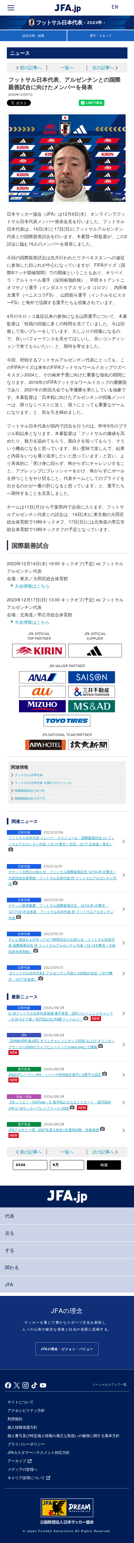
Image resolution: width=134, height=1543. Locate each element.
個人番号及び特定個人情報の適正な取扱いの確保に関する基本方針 (63, 1435)
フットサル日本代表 (29, 775)
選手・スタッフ (101, 35)
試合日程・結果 (33, 35)
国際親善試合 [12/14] (30, 790)
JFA (9, 1284)
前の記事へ (31, 67)
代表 (9, 1215)
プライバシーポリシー (26, 1443)
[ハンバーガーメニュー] (11, 8)
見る (9, 1233)
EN (115, 7)
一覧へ (67, 67)
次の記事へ (103, 67)
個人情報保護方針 (22, 1427)
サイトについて (20, 1401)
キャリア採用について (26, 1477)
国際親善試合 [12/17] (30, 798)
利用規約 (14, 1418)
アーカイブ (16, 1460)
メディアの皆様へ (22, 1469)
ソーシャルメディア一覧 (109, 1384)
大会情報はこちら (32, 586)
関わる (12, 1267)
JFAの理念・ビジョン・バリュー (67, 1349)
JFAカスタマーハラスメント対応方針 (38, 1452)
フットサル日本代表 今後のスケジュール (43, 783)
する (9, 1250)
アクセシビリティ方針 (26, 1410)
